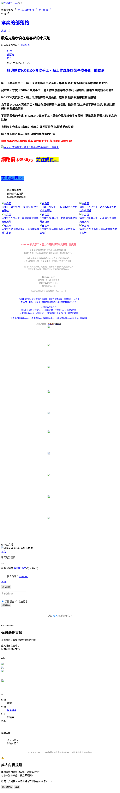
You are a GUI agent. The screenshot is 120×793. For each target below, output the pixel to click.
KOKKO (23, 576)
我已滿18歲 (7, 787)
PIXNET (38, 752)
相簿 (9, 51)
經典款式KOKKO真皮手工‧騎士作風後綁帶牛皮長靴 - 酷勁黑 (56, 70)
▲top (3, 581)
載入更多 (6, 587)
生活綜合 (25, 45)
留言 (24, 568)
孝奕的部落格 (15, 22)
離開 (17, 787)
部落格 (10, 54)
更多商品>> (12, 178)
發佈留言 (6, 605)
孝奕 (3, 551)
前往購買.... (47, 159)
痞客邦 (17, 568)
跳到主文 (6, 31)
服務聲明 (88, 752)
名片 (9, 58)
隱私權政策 (76, 752)
